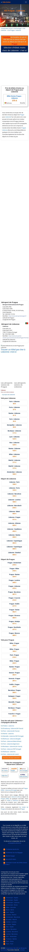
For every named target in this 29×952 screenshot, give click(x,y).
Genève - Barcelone (11, 934)
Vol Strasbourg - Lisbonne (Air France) (12, 728)
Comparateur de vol (7, 28)
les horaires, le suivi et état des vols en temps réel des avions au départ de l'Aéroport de (14, 40)
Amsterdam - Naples (12, 897)
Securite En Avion (11, 859)
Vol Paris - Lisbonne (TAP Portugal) (11, 749)
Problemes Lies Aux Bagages (14, 852)
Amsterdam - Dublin (12, 900)
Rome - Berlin (10, 910)
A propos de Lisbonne (8, 394)
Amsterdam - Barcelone (13, 917)
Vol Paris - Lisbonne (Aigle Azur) (10, 744)
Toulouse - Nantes (11, 939)
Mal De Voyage (10, 856)
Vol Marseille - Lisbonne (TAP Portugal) (12, 736)
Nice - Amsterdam (11, 936)
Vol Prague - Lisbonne (14, 30)
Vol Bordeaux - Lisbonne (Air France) (11, 746)
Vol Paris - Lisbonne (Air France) (10, 731)
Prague (22, 115)
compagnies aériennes (14, 843)
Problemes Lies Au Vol (12, 849)
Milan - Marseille (11, 907)
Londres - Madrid (11, 914)
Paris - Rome (10, 941)
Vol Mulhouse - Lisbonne (8, 751)
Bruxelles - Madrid (11, 919)
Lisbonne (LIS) (15, 797)
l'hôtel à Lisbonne (12, 800)
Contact (22, 950)
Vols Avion (6, 2)
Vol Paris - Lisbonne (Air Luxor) (10, 754)
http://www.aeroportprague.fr (17, 316)
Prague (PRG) (5, 799)
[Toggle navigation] (26, 2)
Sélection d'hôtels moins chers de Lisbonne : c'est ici (14, 49)
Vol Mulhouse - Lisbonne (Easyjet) (10, 739)
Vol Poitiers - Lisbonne (7, 726)
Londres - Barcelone (12, 931)
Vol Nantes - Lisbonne (7, 733)
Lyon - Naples (10, 912)
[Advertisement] (14, 70)
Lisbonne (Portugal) (11, 790)
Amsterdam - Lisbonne (12, 902)
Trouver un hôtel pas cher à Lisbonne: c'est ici (13, 350)
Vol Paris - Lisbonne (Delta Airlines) (11, 741)
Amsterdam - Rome (11, 905)
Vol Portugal (17, 28)
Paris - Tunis (9, 944)
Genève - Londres (11, 922)
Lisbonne (8, 117)
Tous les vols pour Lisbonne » (11, 758)
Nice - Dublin (10, 927)
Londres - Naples (11, 924)
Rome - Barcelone (11, 929)
